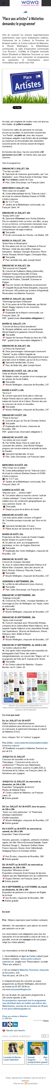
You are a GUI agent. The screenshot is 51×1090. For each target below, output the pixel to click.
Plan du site (18, 1083)
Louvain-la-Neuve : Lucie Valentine (14, 1058)
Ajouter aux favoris (15, 1030)
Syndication (33, 1083)
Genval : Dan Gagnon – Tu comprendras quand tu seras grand (37, 1059)
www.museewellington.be (18, 989)
